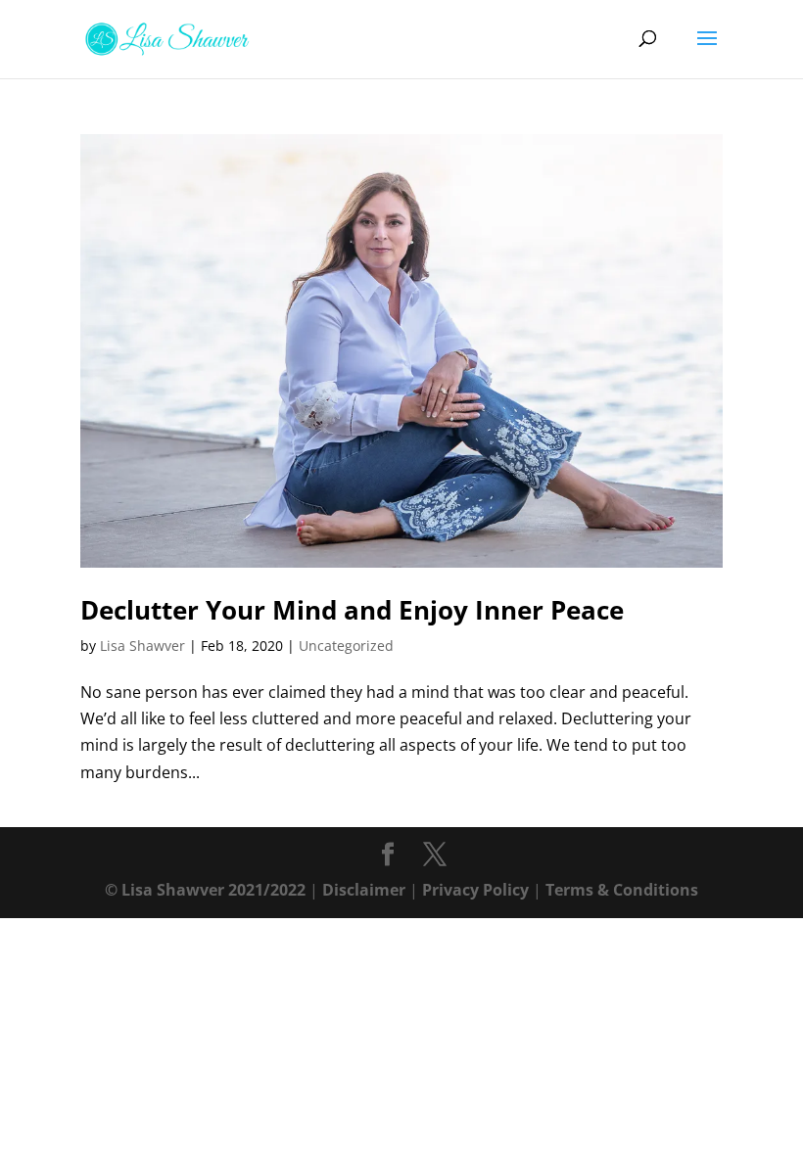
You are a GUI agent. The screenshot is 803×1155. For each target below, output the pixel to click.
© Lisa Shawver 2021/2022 (205, 890)
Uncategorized (346, 645)
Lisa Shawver (142, 645)
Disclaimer (363, 890)
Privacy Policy (475, 890)
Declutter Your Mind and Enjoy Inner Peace (352, 609)
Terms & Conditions (621, 890)
